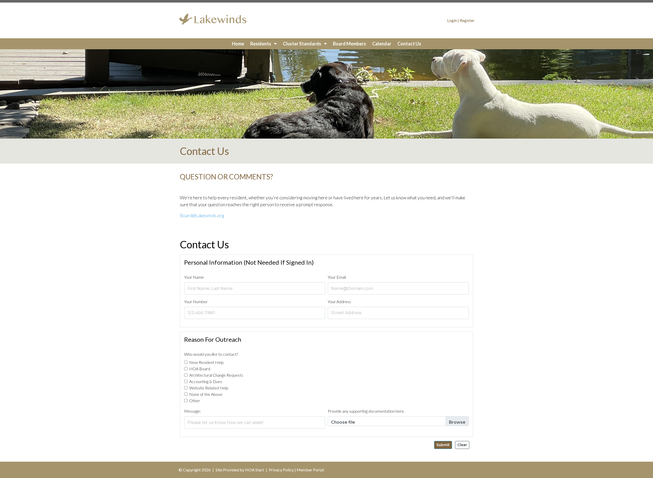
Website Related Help (208, 387)
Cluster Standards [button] (302, 43)
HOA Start (254, 469)
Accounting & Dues (205, 381)
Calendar (381, 43)
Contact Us (409, 43)
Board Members (349, 43)
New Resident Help (206, 362)
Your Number (196, 301)
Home (238, 43)
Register (467, 20)
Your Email (337, 277)
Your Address (339, 301)
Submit (443, 445)
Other (194, 400)
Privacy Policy (281, 469)
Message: (192, 411)
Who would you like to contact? (211, 354)
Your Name (194, 277)
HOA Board (199, 368)
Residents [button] (261, 43)
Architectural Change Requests (216, 375)
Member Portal (310, 469)
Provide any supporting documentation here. (366, 411)
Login (452, 20)
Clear (462, 445)
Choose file (343, 422)
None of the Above (205, 394)
